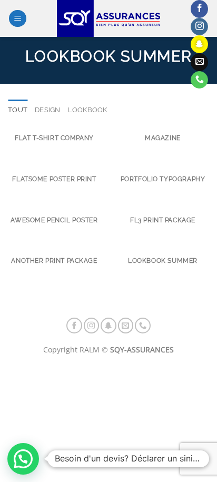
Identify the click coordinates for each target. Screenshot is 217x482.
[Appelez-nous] (199, 80)
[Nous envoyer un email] (199, 62)
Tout (17, 110)
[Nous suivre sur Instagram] (199, 27)
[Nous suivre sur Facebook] (199, 9)
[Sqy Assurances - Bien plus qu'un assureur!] (108, 18)
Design (48, 110)
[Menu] (17, 18)
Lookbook (87, 110)
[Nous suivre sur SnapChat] (199, 44)
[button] (23, 459)
